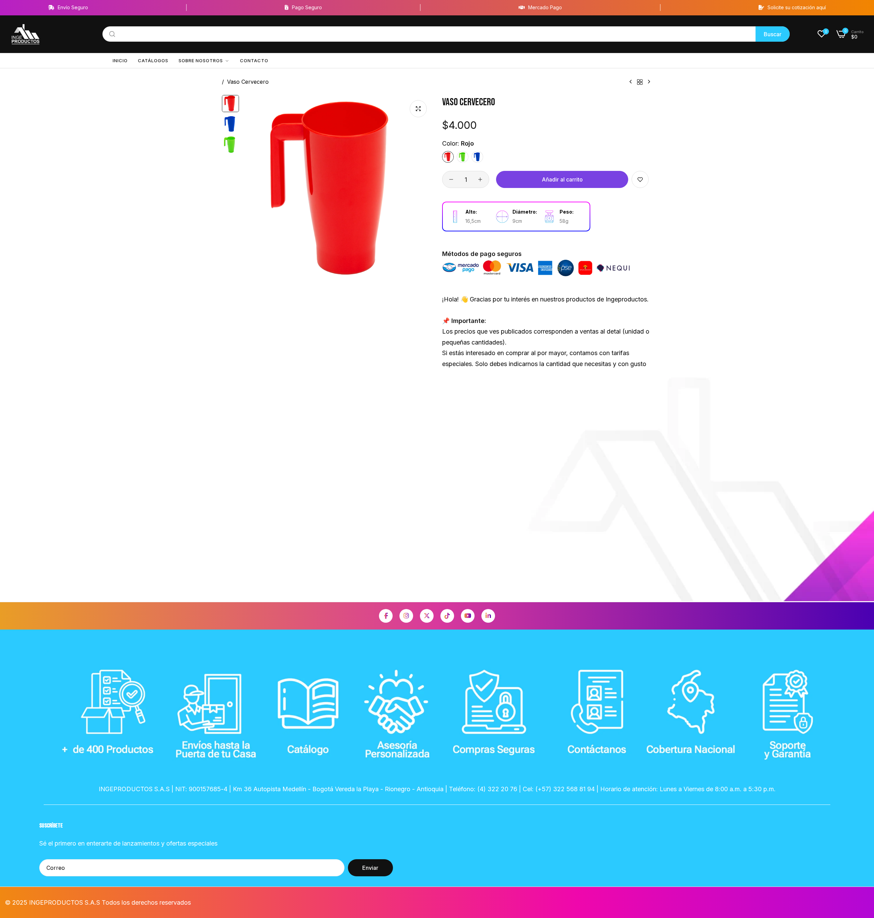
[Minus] (451, 179)
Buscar (772, 34)
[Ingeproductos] (25, 34)
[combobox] (446, 34)
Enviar (370, 867)
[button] (640, 179)
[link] (204, 60)
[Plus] (480, 179)
